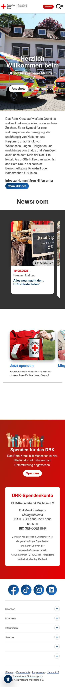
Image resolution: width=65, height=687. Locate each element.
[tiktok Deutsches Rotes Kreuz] (26, 590)
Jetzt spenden (22, 365)
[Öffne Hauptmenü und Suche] (60, 7)
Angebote (19, 88)
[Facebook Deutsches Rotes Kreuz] (13, 590)
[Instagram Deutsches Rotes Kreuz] (39, 590)
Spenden (48, 6)
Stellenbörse (44, 88)
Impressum (38, 672)
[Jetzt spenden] (32, 345)
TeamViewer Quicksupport (27, 676)
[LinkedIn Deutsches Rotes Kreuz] (51, 590)
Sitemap (9, 672)
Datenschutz (23, 672)
